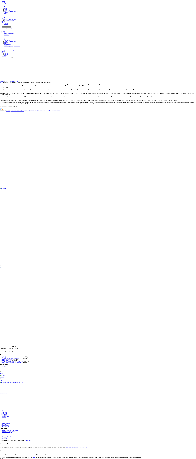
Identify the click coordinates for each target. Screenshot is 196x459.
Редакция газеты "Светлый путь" (6, 28)
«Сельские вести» (5, 420)
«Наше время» (4, 412)
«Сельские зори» (5, 421)
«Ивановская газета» (5, 411)
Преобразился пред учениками (7, 359)
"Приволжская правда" (6, 423)
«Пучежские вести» (5, 418)
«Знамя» (3, 410)
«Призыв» (4, 417)
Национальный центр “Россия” (17, 382)
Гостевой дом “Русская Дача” (7, 436)
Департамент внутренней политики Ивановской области (12, 434)
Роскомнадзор (4, 437)
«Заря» (3, 408)
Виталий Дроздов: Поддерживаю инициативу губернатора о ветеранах (14, 357)
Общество (2, 373)
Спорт (1, 380)
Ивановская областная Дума (7, 432)
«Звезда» (3, 409)
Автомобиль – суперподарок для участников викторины (12, 358)
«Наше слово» (4, 413)
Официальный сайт (3, 393)
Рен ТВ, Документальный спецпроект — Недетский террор (12, 361)
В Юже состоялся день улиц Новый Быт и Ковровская (11, 362)
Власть (1, 82)
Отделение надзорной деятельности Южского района (11, 435)
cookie (34, 457)
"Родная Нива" (4, 424)
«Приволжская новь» (5, 416)
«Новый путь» (4, 415)
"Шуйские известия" (5, 425)
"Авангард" (4, 422)
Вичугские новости (5, 426)
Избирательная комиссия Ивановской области (10, 430)
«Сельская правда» (5, 419)
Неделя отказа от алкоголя (6, 360)
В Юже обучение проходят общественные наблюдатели (11, 356)
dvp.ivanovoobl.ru (28, 440)
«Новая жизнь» (4, 414)
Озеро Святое (4, 438)
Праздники (2, 377)
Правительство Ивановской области (8, 431)
